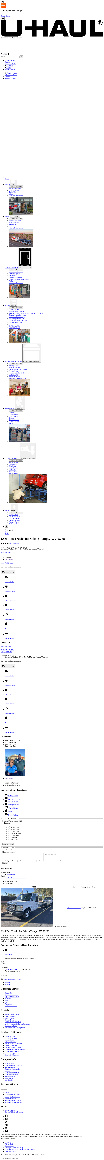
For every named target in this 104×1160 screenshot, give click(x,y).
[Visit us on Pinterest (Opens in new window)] (6, 1123)
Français (7, 982)
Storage (13, 305)
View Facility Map (7, 563)
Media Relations (10, 1076)
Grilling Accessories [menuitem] (15, 516)
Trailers (13, 184)
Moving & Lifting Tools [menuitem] (16, 373)
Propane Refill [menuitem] (13, 515)
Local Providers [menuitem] (14, 414)
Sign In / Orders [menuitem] (10, 69)
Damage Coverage (11, 1045)
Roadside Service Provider (13, 1102)
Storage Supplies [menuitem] (14, 328)
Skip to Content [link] (6, 16)
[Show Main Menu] (3, 18)
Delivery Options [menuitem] (14, 274)
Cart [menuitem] (8, 68)
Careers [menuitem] (7, 62)
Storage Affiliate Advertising (14, 1112)
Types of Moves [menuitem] (14, 420)
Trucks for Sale (9, 573)
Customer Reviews (11, 1006)
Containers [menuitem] (11, 268)
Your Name (6, 850)
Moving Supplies (9, 609)
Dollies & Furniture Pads (13, 1022)
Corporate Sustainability (12, 1069)
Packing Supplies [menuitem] (14, 367)
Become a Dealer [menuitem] (10, 64)
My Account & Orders (12, 997)
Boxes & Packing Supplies (31, 361)
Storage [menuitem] (7, 305)
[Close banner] (2, 2)
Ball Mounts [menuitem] (13, 464)
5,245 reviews (14, 544)
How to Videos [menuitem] (14, 190)
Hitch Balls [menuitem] (12, 470)
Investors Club (12, 1073)
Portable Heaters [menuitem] (14, 520)
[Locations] (8, 54)
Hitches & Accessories (27, 458)
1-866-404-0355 (12, 874)
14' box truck (14, 829)
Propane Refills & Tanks (13, 1047)
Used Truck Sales (10, 1042)
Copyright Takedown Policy (14, 1148)
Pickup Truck (14, 835)
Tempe (7, 532)
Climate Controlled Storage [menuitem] (17, 315)
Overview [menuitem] (12, 412)
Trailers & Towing (10, 591)
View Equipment (8, 844)
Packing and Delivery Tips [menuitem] (20, 279)
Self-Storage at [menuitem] (16, 311)
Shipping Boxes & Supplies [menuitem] (18, 369)
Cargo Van (13, 837)
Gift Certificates (10, 1053)
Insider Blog (11, 1074)
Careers (7, 1071)
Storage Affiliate (10, 1110)
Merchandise (9, 1080)
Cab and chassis (15, 833)
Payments (8, 998)
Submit (5, 863)
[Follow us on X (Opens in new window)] (6, 1128)
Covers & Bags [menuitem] (14, 371)
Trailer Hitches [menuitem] (13, 462)
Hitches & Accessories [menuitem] (16, 196)
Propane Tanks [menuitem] (13, 522)
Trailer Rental (9, 1018)
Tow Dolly (14, 839)
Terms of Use (9, 1146)
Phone (4, 852)
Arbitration (8, 1142)
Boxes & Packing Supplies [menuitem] (13, 361)
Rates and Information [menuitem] (16, 272)
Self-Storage (8, 954)
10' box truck (14, 827)
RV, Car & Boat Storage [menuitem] (16, 317)
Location (5, 821)
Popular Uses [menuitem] (13, 275)
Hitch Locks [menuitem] (13, 471)
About (9, 1063)
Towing (7, 216)
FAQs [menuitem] (11, 194)
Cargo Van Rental (10, 1016)
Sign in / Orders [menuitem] (11, 73)
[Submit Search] (21, 56)
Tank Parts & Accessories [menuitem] (17, 524)
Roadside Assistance (11, 995)
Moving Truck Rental (12, 1014)
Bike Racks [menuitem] (12, 466)
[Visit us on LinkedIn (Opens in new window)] (6, 1126)
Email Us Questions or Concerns (15, 878)
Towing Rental (9, 1020)
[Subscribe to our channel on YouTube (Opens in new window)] (6, 1131)
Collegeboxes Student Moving (15, 1049)
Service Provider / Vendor (13, 1100)
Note (38, 861)
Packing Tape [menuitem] (13, 375)
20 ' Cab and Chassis (74, 908)
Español (7, 984)
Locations (10, 1151)
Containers (24, 268)
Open (2, 14)
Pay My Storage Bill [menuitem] (15, 322)
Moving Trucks (9, 582)
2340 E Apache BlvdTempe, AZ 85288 (7, 651)
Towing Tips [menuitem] (13, 224)
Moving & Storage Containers (17, 1024)
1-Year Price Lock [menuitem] (11, 60)
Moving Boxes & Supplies (13, 1043)
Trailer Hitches (9, 619)
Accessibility (9, 1004)
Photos (9, 559)
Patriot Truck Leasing (12, 1051)
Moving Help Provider (12, 1097)
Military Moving (10, 1067)
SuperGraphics (9, 1078)
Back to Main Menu (16, 186)
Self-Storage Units (11, 1026)
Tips (6, 1000)
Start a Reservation (15, 220)
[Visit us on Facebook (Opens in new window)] (6, 1116)
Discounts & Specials (12, 1055)
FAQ (6, 1002)
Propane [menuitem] (8, 510)
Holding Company (13, 1065)
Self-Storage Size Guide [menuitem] (16, 318)
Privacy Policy (9, 1144)
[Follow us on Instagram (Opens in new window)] (6, 1120)
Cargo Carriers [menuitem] (13, 468)
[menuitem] (56, 221)
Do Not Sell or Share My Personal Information (20, 1149)
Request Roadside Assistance (12, 979)
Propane (14, 510)
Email (7, 861)
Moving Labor (19, 408)
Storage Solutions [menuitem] (14, 376)
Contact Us (8, 993)
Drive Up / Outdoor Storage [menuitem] (18, 320)
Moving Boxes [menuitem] (13, 365)
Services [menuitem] (11, 418)
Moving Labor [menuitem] (10, 408)
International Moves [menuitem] (15, 277)
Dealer (7, 1093)
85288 (7, 534)
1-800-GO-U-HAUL (12, 969)
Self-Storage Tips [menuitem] (14, 326)
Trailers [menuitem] (7, 184)
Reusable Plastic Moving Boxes (15, 1028)
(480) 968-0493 (6, 552)
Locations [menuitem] (9, 66)
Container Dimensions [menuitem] (16, 283)
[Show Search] (5, 54)
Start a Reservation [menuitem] (15, 188)
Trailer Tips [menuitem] (12, 192)
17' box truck (14, 831)
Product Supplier (10, 1099)
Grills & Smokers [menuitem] (14, 518)
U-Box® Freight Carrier (12, 1094)
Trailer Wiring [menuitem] (13, 473)
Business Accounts (11, 1036)
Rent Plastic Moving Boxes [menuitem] (18, 378)
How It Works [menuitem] (13, 416)
